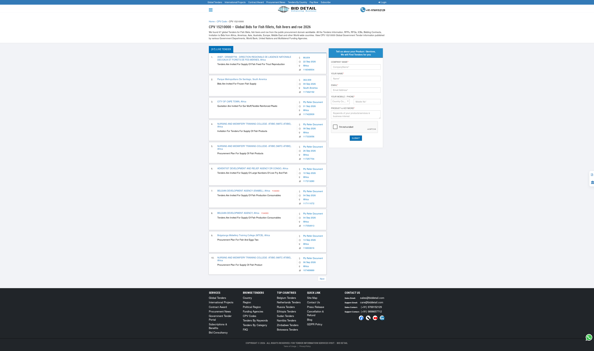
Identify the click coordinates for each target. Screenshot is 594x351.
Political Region (252, 307)
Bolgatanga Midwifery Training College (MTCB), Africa (243, 235)
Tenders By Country (297, 2)
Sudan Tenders (285, 316)
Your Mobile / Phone (343, 96)
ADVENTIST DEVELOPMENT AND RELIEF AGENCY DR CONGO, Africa (252, 168)
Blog (309, 319)
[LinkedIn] (382, 318)
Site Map (312, 298)
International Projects (235, 2)
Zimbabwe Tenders (288, 325)
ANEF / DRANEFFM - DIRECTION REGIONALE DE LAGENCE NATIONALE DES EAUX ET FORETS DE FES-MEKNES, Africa (254, 58)
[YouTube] (375, 318)
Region (247, 302)
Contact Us (313, 302)
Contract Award (256, 2)
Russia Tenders (286, 307)
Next (322, 278)
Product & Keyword (343, 108)
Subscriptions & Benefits (218, 326)
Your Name (337, 73)
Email (334, 85)
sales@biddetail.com (372, 298)
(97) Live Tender (221, 49)
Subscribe (326, 2)
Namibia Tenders (286, 320)
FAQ (245, 329)
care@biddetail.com (371, 302)
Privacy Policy (304, 346)
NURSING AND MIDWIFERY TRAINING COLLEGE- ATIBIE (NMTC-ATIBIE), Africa (254, 125)
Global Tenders (215, 2)
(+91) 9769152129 (371, 307)
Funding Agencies (253, 311)
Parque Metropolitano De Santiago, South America (242, 79)
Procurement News (275, 2)
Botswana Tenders (287, 329)
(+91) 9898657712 (371, 311)
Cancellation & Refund (315, 313)
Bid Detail (342, 343)
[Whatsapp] (589, 337)
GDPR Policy (314, 324)
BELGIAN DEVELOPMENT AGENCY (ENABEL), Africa (244, 190)
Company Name (339, 62)
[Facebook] (361, 318)
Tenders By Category (255, 325)
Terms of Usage (290, 346)
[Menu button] (211, 9)
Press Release (315, 307)
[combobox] (340, 101)
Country (247, 298)
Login (383, 2)
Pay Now (314, 2)
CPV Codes (249, 316)
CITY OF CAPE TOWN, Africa (231, 101)
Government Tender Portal (220, 317)
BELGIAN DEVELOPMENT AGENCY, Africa (238, 212)
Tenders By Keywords (255, 320)
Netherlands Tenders (289, 302)
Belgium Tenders (286, 298)
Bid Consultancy (218, 332)
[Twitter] (368, 318)
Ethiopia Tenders (286, 311)
